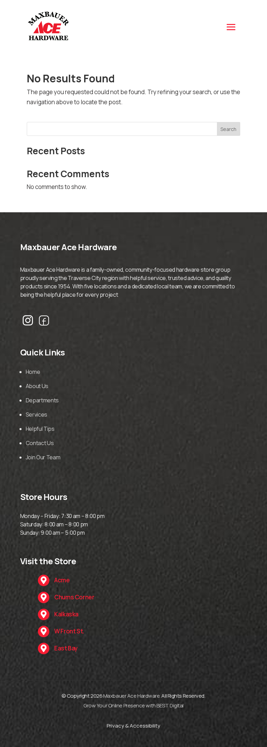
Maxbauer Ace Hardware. (132, 695)
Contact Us (40, 443)
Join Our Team (43, 457)
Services (36, 414)
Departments (42, 400)
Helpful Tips (40, 429)
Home (33, 372)
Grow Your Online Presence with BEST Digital (133, 705)
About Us (37, 386)
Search (228, 129)
